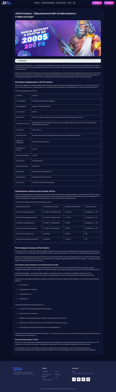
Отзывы (57, 374)
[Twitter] (83, 379)
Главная (36, 3)
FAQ (74, 3)
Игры (69, 3)
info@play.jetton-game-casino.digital (83, 373)
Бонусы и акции (61, 3)
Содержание (22, 61)
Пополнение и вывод (48, 3)
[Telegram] (74, 379)
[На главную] (6, 2)
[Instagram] (88, 379)
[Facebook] (79, 379)
